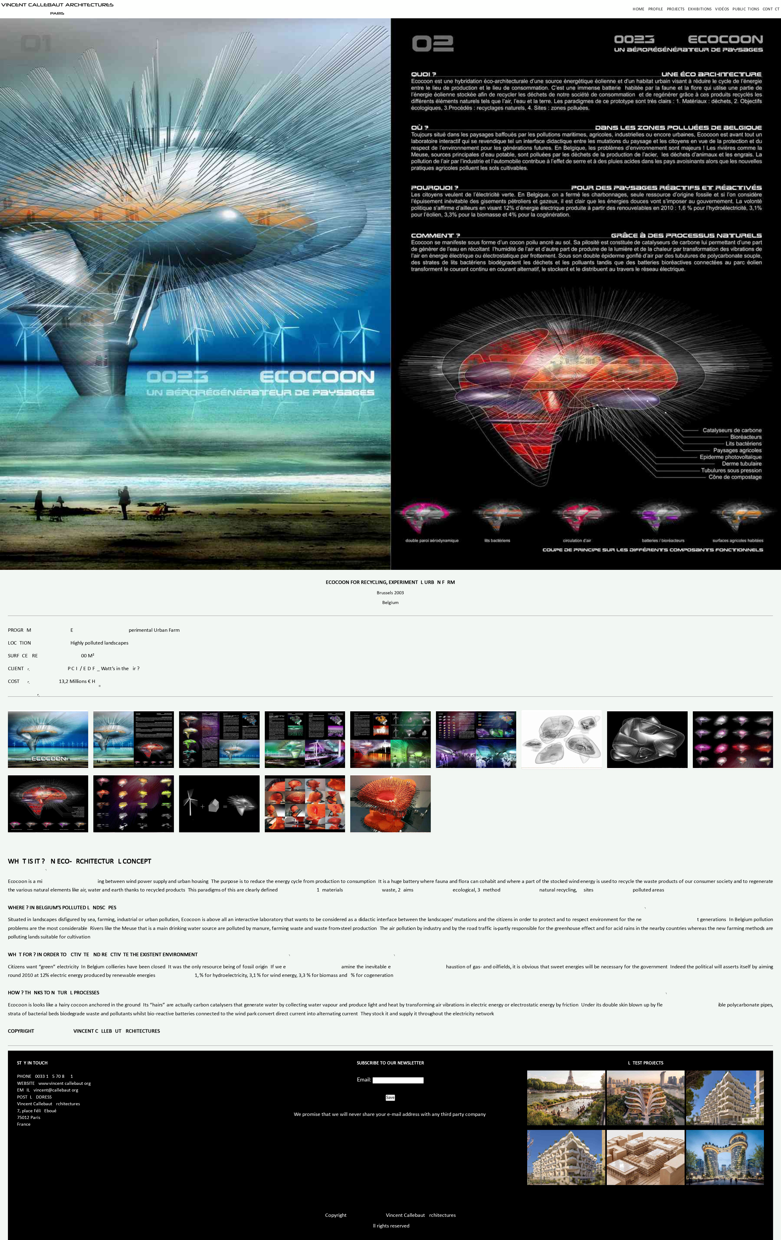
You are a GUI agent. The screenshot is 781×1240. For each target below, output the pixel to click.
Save (390, 1097)
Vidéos (722, 9)
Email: (364, 1080)
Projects (675, 9)
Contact (771, 9)
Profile (655, 9)
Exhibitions (699, 9)
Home (638, 9)
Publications (745, 9)
